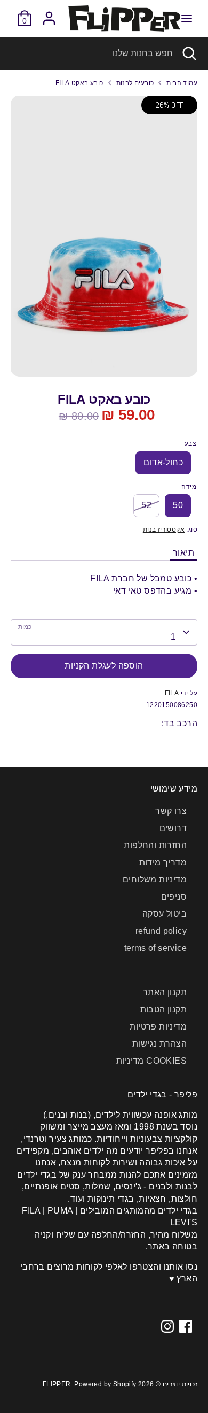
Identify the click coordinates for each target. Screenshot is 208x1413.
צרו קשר (171, 811)
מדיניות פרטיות (158, 1026)
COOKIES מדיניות (151, 1060)
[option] (104, 236)
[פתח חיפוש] (190, 53)
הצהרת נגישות (159, 1043)
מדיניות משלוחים (155, 879)
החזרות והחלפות (155, 845)
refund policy (161, 930)
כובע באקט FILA (79, 83)
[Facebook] (185, 1326)
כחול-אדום (163, 462)
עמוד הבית (181, 83)
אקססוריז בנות (164, 529)
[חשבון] (49, 13)
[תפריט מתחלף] (186, 18)
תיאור (183, 552)
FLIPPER (57, 1384)
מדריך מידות (163, 862)
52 (146, 505)
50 (178, 505)
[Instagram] (167, 1326)
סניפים (174, 896)
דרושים (173, 828)
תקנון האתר (165, 992)
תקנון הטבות (163, 1009)
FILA (172, 693)
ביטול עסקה (164, 913)
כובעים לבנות (135, 83)
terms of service (155, 948)
